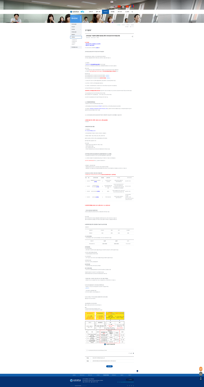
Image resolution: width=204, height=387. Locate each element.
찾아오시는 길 (82, 375)
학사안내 (105, 11)
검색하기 (132, 12)
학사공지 (73, 26)
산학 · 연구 (120, 11)
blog (133, 385)
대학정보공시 (114, 375)
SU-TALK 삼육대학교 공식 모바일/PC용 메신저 (126, 382)
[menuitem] (111, 7)
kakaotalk (133, 353)
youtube (131, 385)
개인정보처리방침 (106, 375)
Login (108, 8)
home (119, 24)
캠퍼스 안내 (90, 375)
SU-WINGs (98, 8)
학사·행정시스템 (74, 47)
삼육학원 (74, 375)
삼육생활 (112, 11)
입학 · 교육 (98, 11)
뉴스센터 (127, 11)
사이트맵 (98, 375)
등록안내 (73, 34)
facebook (127, 385)
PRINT (127, 26)
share (132, 36)
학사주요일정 (74, 24)
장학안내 (128, 24)
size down (133, 26)
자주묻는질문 (74, 32)
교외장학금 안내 (74, 41)
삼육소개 (91, 11)
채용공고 (130, 375)
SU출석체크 (103, 8)
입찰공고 (122, 375)
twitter (131, 353)
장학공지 (73, 44)
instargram (129, 385)
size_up (132, 26)
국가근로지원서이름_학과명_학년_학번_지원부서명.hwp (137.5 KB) (97, 350)
